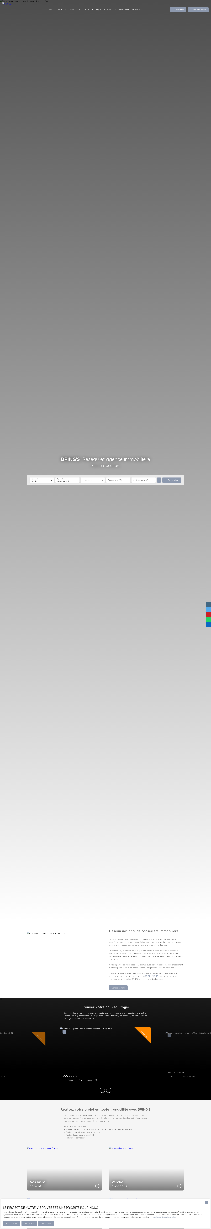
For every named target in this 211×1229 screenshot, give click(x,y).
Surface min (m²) (140, 480)
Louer (71, 9)
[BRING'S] (14, 9)
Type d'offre (35, 479)
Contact (108, 9)
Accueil (52, 9)
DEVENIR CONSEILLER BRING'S (127, 9)
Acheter (62, 9)
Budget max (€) (115, 480)
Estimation (80, 9)
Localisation (88, 480)
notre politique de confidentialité (162, 1217)
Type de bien (61, 479)
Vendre (91, 9)
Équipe (99, 9)
